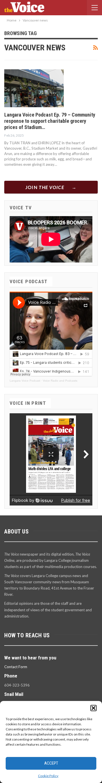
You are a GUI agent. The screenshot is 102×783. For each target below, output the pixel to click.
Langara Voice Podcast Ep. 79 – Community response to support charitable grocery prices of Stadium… (49, 121)
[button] (93, 708)
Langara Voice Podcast (25, 380)
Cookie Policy (48, 776)
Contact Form (15, 666)
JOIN (45, 187)
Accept (51, 763)
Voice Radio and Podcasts (60, 380)
